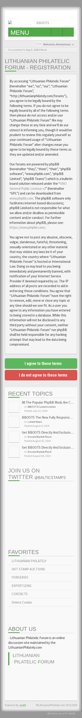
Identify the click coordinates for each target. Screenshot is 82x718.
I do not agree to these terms (42, 375)
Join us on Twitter (37, 474)
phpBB (23, 705)
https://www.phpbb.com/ (27, 227)
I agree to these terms (43, 363)
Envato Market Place (39, 436)
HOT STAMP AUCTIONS (28, 569)
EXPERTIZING (21, 586)
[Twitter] (65, 15)
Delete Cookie (21, 602)
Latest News (35, 421)
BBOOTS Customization (42, 406)
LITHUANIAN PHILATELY (28, 561)
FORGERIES (19, 577)
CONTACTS (19, 594)
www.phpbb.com (21, 198)
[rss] (72, 15)
